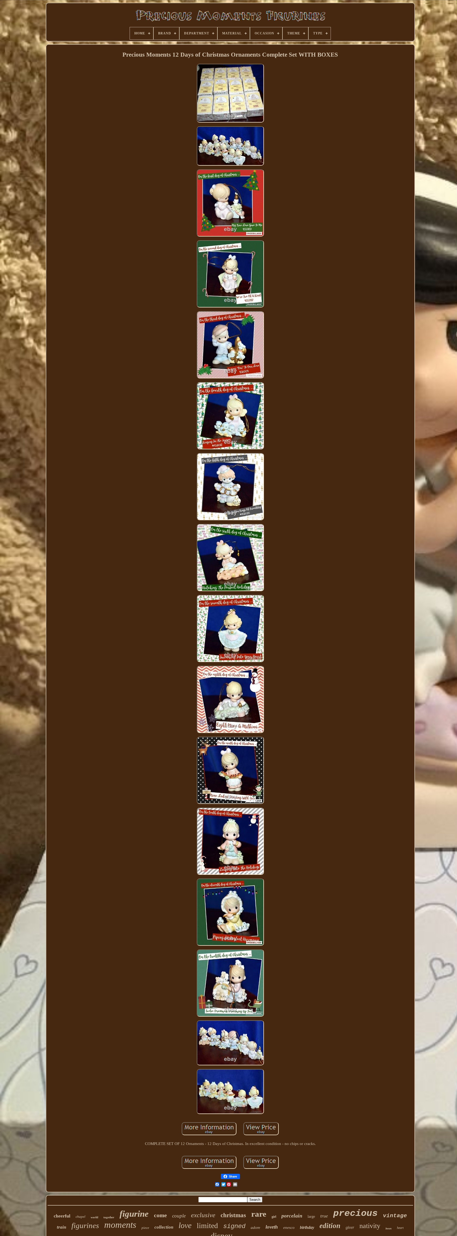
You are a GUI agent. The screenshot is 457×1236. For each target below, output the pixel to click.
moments (120, 1225)
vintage (395, 1216)
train (61, 1227)
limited (207, 1225)
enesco (289, 1227)
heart (400, 1228)
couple (179, 1216)
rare (258, 1214)
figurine (134, 1214)
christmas (233, 1215)
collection (163, 1227)
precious (355, 1213)
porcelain (291, 1216)
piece (145, 1228)
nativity (369, 1226)
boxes (389, 1228)
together (108, 1217)
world (94, 1217)
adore (255, 1227)
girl (274, 1217)
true (324, 1216)
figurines (85, 1225)
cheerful (62, 1216)
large (311, 1217)
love (185, 1225)
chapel (80, 1217)
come (160, 1215)
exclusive (203, 1215)
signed (234, 1226)
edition (329, 1226)
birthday (307, 1227)
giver (350, 1227)
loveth (272, 1227)
